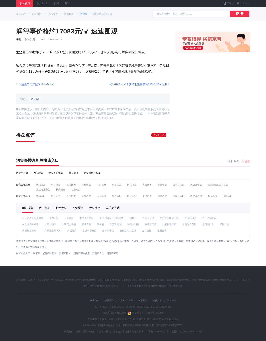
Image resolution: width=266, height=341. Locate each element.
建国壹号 (161, 230)
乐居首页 (24, 3)
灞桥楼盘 (86, 184)
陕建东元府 (151, 224)
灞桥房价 (86, 195)
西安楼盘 (53, 13)
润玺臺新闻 (112, 253)
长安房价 (212, 195)
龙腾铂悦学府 (169, 224)
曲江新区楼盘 (43, 189)
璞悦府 (100, 224)
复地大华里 (148, 218)
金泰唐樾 (146, 230)
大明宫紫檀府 (29, 230)
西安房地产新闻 (92, 173)
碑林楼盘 (56, 184)
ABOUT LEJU (126, 300)
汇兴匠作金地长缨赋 (32, 218)
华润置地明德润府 (169, 218)
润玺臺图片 (65, 253)
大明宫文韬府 (69, 224)
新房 (56, 3)
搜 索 (240, 13)
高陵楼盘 (147, 184)
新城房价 (40, 195)
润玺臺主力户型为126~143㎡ (36, 84)
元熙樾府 (69, 218)
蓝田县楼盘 (178, 184)
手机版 (230, 3)
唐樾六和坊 (190, 218)
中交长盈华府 (86, 218)
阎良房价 (132, 195)
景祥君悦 (224, 224)
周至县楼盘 (196, 184)
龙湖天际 (53, 218)
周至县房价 (196, 195)
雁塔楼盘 (116, 184)
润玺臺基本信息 (81, 253)
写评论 (156, 135)
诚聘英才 (157, 300)
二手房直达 (113, 207)
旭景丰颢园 (50, 224)
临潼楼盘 (75, 189)
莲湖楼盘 (71, 184)
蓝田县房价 (178, 195)
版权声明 (171, 300)
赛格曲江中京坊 (128, 230)
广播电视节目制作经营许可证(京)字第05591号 (111, 319)
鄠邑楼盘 (162, 184)
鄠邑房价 (162, 195)
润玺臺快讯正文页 (102, 13)
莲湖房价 (71, 195)
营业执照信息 (171, 319)
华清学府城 (116, 224)
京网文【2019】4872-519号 (150, 319)
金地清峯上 (108, 230)
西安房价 (73, 173)
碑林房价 (56, 195)
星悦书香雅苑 (89, 230)
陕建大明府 (133, 224)
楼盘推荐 (94, 207)
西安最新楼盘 (56, 173)
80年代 (133, 218)
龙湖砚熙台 (208, 224)
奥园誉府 (72, 230)
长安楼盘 (60, 189)
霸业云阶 (86, 224)
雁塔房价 (116, 195)
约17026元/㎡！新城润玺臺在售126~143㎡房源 (138, 84)
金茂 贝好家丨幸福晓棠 (111, 218)
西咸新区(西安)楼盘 (218, 184)
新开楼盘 (61, 207)
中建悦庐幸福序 (30, 224)
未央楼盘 (101, 184)
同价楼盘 (77, 207)
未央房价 (101, 195)
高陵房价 (147, 195)
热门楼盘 (44, 207)
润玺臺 (83, 13)
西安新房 (36, 13)
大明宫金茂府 (189, 224)
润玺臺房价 (98, 253)
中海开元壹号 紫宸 (51, 230)
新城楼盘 (69, 13)
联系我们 (142, 300)
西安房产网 (22, 173)
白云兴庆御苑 (209, 218)
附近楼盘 (27, 207)
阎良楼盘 (132, 184)
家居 (68, 3)
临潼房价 (227, 195)
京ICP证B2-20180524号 (114, 313)
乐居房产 (21, 13)
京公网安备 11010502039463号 (147, 313)
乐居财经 (41, 3)
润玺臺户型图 (50, 253)
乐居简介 (109, 300)
